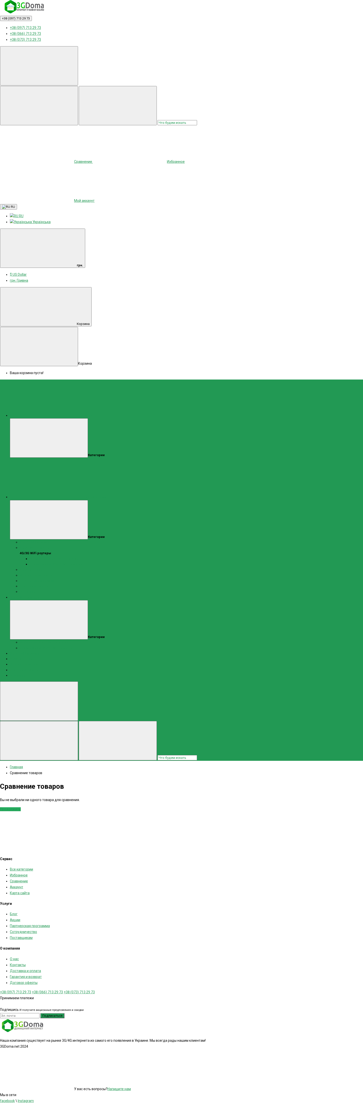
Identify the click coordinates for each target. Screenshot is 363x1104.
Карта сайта (20, 893)
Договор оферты (24, 983)
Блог (14, 914)
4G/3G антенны (31, 570)
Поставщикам (21, 938)
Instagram (26, 1101)
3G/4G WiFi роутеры (25, 597)
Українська (41, 222)
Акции (15, 920)
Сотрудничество (23, 932)
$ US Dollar (18, 274)
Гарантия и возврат (26, 977)
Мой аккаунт (84, 201)
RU (12, 207)
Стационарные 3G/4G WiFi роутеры (56, 564)
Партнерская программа (30, 926)
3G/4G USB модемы (34, 542)
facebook (7, 1101)
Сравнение (19, 881)
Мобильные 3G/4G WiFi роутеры (54, 559)
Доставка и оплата (25, 971)
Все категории (95, 497)
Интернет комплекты (36, 575)
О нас (14, 959)
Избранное (19, 875)
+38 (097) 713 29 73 (16, 18)
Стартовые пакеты (34, 586)
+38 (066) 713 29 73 (25, 34)
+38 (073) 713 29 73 (25, 40)
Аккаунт (16, 887)
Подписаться (52, 1016)
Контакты (18, 965)
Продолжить (10, 809)
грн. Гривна (19, 280)
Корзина (83, 324)
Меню (88, 415)
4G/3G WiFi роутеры (35, 548)
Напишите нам (119, 1089)
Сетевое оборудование (37, 581)
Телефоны (27, 592)
